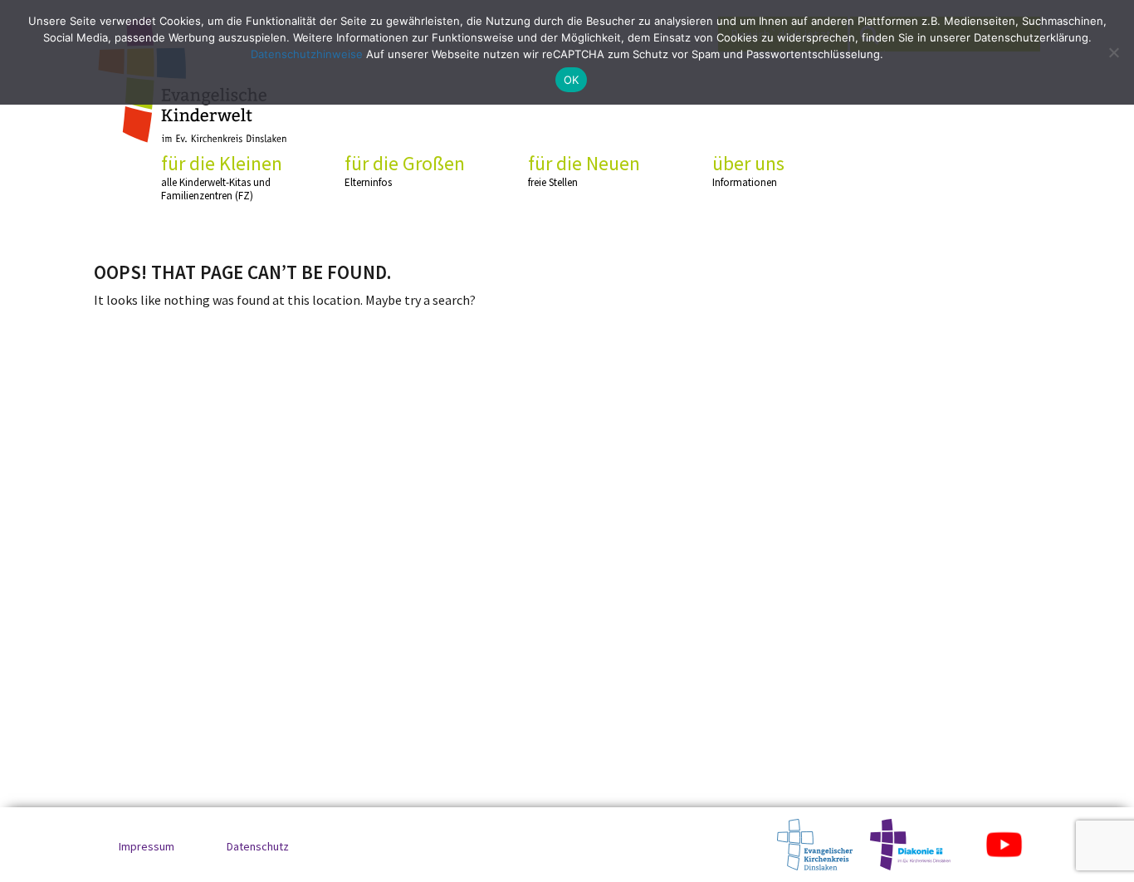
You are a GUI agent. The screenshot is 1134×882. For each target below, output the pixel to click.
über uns (748, 170)
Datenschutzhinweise (307, 54)
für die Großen (405, 170)
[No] (1113, 52)
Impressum (146, 846)
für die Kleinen (221, 177)
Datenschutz (258, 846)
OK (571, 79)
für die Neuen (584, 170)
